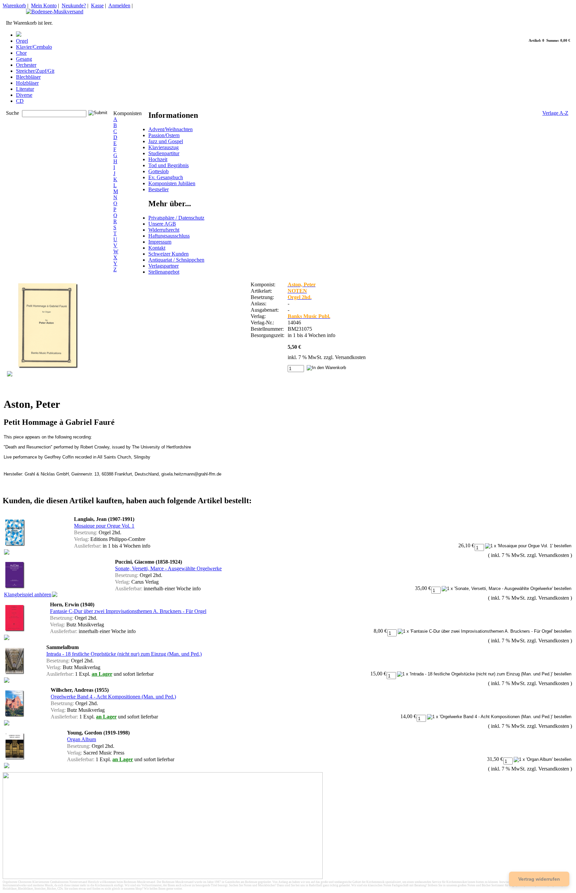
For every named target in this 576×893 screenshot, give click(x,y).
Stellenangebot (163, 272)
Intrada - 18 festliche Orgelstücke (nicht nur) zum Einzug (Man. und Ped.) (124, 654)
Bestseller (158, 189)
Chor (21, 53)
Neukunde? (74, 5)
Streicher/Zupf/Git (35, 71)
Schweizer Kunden (168, 254)
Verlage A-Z (555, 113)
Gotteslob (158, 171)
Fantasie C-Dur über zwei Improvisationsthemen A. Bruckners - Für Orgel (128, 611)
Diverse (24, 95)
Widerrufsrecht (163, 230)
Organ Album (81, 739)
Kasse (97, 5)
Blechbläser (28, 77)
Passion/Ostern (164, 135)
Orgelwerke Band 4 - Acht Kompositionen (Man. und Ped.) (113, 696)
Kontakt (156, 248)
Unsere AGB (162, 224)
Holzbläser (27, 83)
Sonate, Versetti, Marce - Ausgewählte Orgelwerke (168, 568)
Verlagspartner (163, 266)
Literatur (25, 89)
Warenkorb (14, 5)
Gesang (24, 59)
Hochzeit (157, 159)
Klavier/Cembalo (34, 47)
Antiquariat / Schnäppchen (176, 260)
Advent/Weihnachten (170, 129)
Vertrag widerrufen (539, 879)
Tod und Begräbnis (168, 165)
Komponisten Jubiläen (171, 183)
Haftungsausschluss (169, 236)
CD (20, 101)
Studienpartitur (163, 153)
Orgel (22, 41)
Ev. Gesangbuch (165, 177)
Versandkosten (350, 357)
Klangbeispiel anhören (27, 594)
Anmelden (119, 5)
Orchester (26, 65)
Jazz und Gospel (165, 141)
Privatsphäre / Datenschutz (176, 218)
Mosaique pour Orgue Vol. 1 (104, 526)
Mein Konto (44, 5)
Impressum (159, 242)
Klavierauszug (163, 147)
